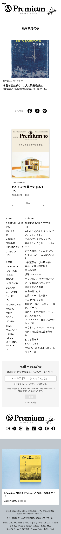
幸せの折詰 (30, 270)
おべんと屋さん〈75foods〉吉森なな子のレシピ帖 (39, 320)
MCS (49, 526)
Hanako (54, 523)
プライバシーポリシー (34, 388)
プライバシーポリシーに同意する (32, 384)
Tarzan (29, 526)
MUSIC (10, 308)
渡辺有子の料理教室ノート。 (39, 311)
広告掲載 (10, 243)
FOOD (9, 275)
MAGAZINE (12, 330)
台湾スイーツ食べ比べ (36, 295)
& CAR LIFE (31, 343)
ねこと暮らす (32, 339)
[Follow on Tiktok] (34, 428)
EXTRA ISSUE (10, 336)
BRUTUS (13, 523)
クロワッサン (37, 523)
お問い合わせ (49, 529)
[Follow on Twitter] (14, 428)
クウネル (13, 526)
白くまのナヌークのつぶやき (39, 327)
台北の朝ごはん (33, 291)
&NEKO (10, 296)
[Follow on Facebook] (53, 428)
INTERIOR (12, 283)
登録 (30, 397)
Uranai (10, 321)
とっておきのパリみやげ (37, 282)
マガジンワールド (14, 529)
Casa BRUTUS (24, 523)
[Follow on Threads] (21, 428)
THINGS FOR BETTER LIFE (37, 225)
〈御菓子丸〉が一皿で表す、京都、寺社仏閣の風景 (39, 264)
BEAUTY (10, 287)
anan (5, 523)
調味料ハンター (33, 274)
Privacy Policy (37, 529)
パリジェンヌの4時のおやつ (39, 278)
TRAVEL (10, 279)
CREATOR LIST (12, 253)
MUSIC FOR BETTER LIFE (40, 347)
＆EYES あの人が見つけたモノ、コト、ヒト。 (39, 233)
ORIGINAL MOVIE (12, 344)
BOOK (9, 317)
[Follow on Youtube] (27, 428)
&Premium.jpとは (14, 225)
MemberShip (14, 247)
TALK (9, 325)
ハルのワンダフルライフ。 (38, 238)
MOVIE (10, 313)
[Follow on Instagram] (8, 428)
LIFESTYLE (12, 266)
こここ (43, 526)
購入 (28, 203)
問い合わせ (10, 233)
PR (7, 349)
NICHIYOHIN (13, 304)
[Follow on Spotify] (40, 428)
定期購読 (10, 238)
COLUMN (11, 291)
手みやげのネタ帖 (34, 299)
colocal (36, 526)
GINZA (47, 523)
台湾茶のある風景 (34, 287)
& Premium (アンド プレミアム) (31, 10)
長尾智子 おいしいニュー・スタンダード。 (40, 306)
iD (7, 300)
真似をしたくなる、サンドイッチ (39, 245)
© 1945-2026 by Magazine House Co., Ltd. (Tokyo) (30, 518)
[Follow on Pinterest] (47, 428)
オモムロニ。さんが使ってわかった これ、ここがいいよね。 (39, 255)
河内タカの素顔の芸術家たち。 (38, 333)
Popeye (21, 526)
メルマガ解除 (30, 402)
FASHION (11, 270)
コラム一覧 (30, 352)
